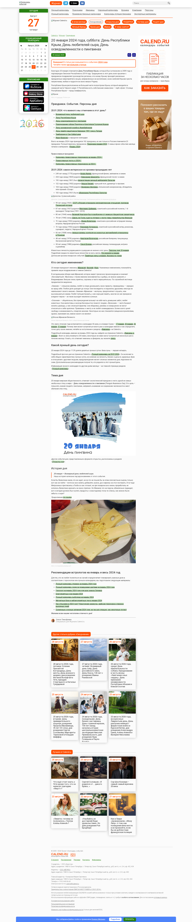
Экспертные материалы (145, 14)
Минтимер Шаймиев (87, 209)
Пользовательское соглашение (62, 904)
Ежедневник (96, 22)
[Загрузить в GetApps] (33, 108)
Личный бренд (79, 27)
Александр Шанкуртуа (90, 177)
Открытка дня (112, 22)
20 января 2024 (58, 55)
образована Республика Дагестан (93, 193)
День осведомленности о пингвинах (71, 121)
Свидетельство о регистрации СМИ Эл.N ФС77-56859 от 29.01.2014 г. (76, 889)
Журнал (62, 35)
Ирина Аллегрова (88, 221)
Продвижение (66, 860)
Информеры (96, 860)
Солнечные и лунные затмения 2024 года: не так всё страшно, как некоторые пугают (91, 610)
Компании (137, 10)
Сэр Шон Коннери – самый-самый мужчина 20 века (122, 784)
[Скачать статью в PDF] (129, 55)
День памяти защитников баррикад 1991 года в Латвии (79, 131)
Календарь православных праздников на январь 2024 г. (79, 157)
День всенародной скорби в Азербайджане (74, 128)
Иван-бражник (62, 138)
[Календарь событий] (33, 3)
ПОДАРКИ (128, 22)
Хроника (125, 10)
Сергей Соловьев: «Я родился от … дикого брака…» (92, 784)
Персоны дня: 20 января (119, 250)
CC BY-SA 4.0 (112, 199)
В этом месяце (79, 22)
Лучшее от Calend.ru (62, 752)
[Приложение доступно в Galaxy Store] (33, 94)
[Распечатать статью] (134, 55)
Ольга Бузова (86, 244)
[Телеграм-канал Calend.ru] (65, 3)
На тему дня (143, 22)
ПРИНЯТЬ (129, 919)
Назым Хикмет (87, 184)
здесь (113, 338)
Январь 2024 (75, 147)
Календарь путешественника (117, 14)
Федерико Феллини (89, 187)
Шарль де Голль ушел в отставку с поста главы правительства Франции (102, 218)
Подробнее (115, 919)
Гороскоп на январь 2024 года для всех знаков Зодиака (79, 590)
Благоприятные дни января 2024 (69, 594)
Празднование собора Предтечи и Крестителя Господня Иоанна (82, 124)
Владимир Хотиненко (89, 227)
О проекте (55, 860)
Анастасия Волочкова (89, 238)
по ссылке (67, 497)
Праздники (77, 10)
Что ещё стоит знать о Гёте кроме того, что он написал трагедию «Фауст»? (64, 785)
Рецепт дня (158, 22)
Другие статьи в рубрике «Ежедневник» (71, 634)
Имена (107, 27)
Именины (90, 10)
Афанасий (82, 268)
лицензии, (59, 97)
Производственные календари (86, 14)
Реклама (77, 860)
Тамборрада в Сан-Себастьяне (68, 134)
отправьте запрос (160, 897)
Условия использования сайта (62, 901)
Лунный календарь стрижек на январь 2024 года (76, 584)
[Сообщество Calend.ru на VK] (82, 3)
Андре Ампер (85, 174)
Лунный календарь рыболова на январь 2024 (75, 597)
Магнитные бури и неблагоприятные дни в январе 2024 (79, 601)
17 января (120, 324)
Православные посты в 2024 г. (68, 161)
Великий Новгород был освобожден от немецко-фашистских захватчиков (103, 214)
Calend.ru (54, 35)
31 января (62, 327)
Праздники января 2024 (97, 144)
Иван (96, 268)
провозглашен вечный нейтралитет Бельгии (96, 180)
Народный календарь (108, 10)
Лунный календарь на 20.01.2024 (105, 354)
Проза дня (95, 27)
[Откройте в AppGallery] (33, 100)
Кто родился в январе (110, 253)
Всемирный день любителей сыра (70, 114)
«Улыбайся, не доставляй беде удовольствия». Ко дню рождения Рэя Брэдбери (91, 823)
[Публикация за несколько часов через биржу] (155, 94)
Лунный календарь (60, 14)
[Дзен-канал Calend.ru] (74, 3)
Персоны (149, 10)
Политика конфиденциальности (63, 906)
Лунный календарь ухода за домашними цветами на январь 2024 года (85, 587)
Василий (90, 268)
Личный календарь (60, 10)
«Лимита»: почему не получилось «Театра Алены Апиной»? (63, 821)
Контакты (86, 860)
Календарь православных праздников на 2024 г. (76, 164)
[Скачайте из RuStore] (33, 86)
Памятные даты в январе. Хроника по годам (103, 256)
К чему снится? (122, 27)
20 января (129, 324)
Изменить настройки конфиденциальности (67, 910)
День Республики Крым (66, 118)
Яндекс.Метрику (98, 919)
